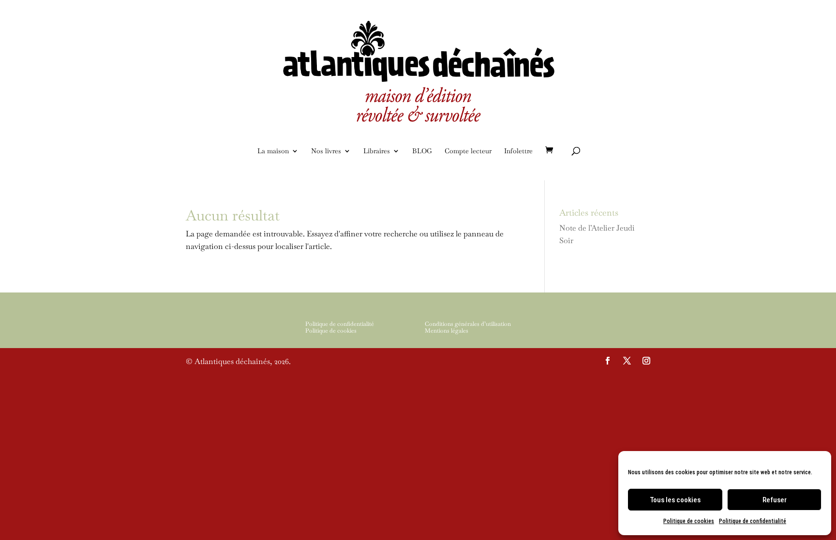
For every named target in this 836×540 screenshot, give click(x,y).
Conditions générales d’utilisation (468, 324)
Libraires (376, 151)
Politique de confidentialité (752, 521)
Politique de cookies (688, 521)
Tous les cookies (675, 500)
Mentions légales (446, 331)
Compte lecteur (468, 151)
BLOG (422, 151)
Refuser (774, 500)
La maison (273, 151)
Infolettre (518, 151)
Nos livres (326, 151)
